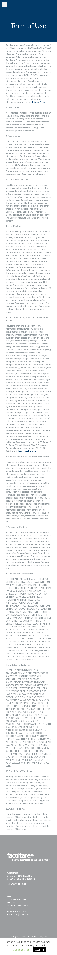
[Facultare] (28, 4)
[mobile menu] (4, 4)
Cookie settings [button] (21, 949)
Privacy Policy (38, 102)
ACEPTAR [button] (39, 950)
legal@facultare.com (27, 451)
